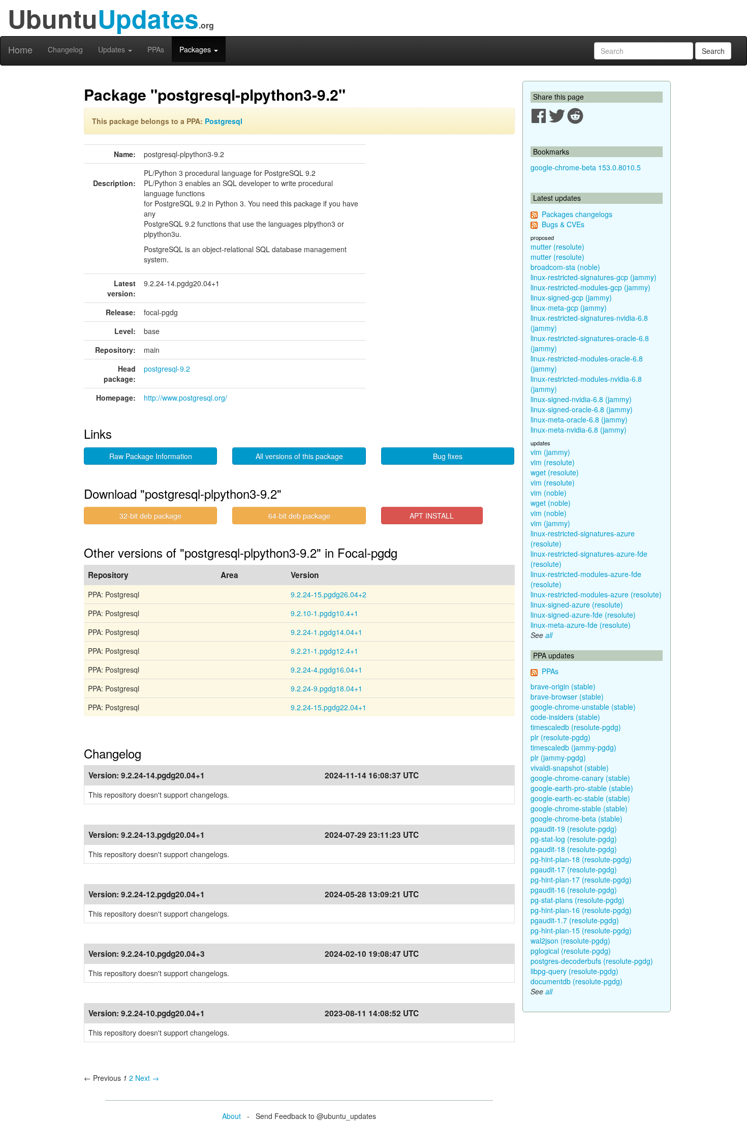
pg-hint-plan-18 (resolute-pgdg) (581, 859)
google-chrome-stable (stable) (579, 808)
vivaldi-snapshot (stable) (570, 768)
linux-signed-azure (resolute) (577, 604)
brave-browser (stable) (567, 696)
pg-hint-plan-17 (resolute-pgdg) (581, 879)
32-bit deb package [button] (150, 515)
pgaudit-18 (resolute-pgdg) (574, 849)
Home (20, 49)
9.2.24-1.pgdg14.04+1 (326, 632)
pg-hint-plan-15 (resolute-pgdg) (581, 930)
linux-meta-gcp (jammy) (569, 307)
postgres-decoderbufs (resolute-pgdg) (592, 961)
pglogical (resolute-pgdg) (571, 951)
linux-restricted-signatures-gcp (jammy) (594, 277)
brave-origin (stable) (563, 686)
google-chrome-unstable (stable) (583, 707)
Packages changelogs (577, 214)
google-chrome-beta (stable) (576, 818)
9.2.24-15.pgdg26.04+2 (328, 594)
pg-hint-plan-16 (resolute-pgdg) (581, 910)
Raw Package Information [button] (150, 456)
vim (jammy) (550, 452)
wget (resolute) (555, 472)
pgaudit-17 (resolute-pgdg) (574, 869)
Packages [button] (196, 49)
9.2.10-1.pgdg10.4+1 (324, 613)
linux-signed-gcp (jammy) (571, 297)
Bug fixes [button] (447, 456)
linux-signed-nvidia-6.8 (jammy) (581, 399)
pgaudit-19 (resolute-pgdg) (574, 829)
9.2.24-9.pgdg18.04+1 (326, 688)
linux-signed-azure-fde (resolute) (583, 615)
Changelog (65, 49)
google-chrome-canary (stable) (580, 778)
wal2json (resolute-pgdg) (570, 940)
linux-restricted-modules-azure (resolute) (596, 594)
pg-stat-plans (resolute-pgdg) (578, 900)
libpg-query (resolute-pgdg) (574, 971)
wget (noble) (551, 503)
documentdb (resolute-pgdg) (576, 981)
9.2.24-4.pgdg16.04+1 (326, 669)
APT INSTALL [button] (432, 515)
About (231, 1116)
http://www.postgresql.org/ (185, 397)
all (548, 635)
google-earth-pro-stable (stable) (582, 788)
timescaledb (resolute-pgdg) (576, 727)
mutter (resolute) (557, 246)
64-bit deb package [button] (299, 515)
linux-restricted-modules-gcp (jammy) (590, 287)
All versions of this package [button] (299, 456)
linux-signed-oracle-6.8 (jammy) (582, 409)
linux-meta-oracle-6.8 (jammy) (579, 419)
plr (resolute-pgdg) (560, 737)
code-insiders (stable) (565, 717)
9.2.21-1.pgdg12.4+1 (324, 651)
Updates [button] (112, 49)
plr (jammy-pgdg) (558, 757)
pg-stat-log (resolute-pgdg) (574, 839)
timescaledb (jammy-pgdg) (573, 747)
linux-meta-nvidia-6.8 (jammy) (579, 430)
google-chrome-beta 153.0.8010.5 (586, 167)
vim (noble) (549, 493)
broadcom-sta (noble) (565, 267)
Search (713, 51)
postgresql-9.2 (167, 368)
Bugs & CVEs (563, 224)
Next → (147, 1078)
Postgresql (223, 121)
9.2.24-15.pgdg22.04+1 (328, 707)
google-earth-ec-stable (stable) (580, 798)
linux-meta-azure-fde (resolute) (581, 625)
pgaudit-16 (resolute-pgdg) (574, 890)
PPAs (155, 49)
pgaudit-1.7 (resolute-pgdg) (575, 920)
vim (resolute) (553, 462)
